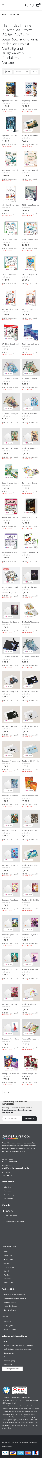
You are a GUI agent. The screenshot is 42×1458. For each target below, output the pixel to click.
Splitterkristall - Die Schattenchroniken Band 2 (11, 101)
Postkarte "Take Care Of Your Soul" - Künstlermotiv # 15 (31, 691)
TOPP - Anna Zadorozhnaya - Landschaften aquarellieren (31, 205)
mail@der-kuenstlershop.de (16, 1221)
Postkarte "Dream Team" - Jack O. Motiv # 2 (31, 969)
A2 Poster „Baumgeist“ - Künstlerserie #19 (11, 413)
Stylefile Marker (9, 1267)
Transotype (8, 1279)
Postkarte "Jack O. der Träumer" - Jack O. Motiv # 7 (11, 900)
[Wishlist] (32, 5)
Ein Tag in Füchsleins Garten (31, 622)
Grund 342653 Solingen (11, 1211)
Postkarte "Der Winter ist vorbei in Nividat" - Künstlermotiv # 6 (31, 865)
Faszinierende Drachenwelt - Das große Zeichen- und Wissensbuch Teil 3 (31, 344)
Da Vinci (7, 1263)
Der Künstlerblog (10, 1310)
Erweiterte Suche (10, 1329)
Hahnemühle (9, 1259)
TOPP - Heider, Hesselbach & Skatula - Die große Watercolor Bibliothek (31, 240)
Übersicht (7, 1187)
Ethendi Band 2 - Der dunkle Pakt (31, 518)
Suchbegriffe (8, 1326)
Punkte (10, 95)
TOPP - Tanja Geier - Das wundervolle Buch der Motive (11, 274)
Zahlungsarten (9, 1353)
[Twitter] (8, 1175)
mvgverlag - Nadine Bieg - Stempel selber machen (31, 101)
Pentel (6, 1271)
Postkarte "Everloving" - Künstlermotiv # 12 (11, 761)
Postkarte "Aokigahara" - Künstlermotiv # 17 (11, 622)
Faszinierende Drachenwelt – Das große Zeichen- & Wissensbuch (31, 796)
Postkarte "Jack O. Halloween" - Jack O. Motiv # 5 (11, 935)
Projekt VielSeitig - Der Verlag (14, 1294)
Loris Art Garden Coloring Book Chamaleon (11, 587)
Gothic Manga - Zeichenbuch (31, 1074)
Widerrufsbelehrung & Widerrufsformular (19, 1345)
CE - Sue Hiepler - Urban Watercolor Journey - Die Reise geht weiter (11, 309)
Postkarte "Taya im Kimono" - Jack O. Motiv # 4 (31, 935)
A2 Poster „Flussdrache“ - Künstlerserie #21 (11, 379)
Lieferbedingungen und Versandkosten (18, 1349)
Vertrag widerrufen (12, 1369)
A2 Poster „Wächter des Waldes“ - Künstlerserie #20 (31, 379)
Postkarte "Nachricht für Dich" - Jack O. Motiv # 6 (31, 900)
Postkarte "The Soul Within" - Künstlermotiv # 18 (31, 587)
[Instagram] (4, 1175)
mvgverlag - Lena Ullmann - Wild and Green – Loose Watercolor (11, 170)
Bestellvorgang (9, 1361)
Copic (6, 1252)
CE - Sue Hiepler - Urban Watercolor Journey (31, 309)
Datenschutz (8, 1357)
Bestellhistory (9, 1195)
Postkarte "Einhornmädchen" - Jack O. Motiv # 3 (11, 969)
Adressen (7, 1191)
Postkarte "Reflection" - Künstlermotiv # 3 (11, 1039)
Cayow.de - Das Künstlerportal (15, 1298)
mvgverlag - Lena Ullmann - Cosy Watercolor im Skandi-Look (31, 170)
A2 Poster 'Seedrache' (30, 657)
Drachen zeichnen (10, 1302)
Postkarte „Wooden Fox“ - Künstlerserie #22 (31, 135)
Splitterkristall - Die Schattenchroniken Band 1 (11, 135)
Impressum (8, 1365)
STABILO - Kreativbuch (10, 344)
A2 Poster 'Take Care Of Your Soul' (11, 657)
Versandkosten (7, 111)
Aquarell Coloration (11, 1306)
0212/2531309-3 (11, 1216)
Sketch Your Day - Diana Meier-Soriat (11, 518)
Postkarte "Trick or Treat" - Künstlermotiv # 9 (11, 830)
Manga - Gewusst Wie (10, 1074)
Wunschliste (8, 1199)
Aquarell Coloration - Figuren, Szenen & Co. (31, 1039)
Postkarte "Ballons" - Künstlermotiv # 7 (11, 865)
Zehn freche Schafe (29, 483)
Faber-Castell (9, 1283)
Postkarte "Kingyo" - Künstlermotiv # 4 (31, 1004)
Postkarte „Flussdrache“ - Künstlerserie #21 (31, 413)
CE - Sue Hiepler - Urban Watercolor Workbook (11, 205)
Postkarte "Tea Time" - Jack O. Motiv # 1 (11, 1004)
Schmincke (8, 1256)
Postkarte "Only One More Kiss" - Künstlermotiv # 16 (11, 691)
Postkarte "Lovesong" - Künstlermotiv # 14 (11, 726)
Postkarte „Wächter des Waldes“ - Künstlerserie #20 (11, 448)
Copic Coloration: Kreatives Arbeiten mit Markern (31, 552)
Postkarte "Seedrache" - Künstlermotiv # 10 (11, 796)
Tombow (7, 1275)
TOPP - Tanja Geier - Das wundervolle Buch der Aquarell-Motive (11, 240)
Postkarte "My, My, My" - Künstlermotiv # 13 (31, 726)
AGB (5, 1341)
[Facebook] (12, 1175)
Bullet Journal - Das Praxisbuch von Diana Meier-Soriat (11, 552)
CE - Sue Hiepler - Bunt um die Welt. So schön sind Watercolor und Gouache (31, 274)
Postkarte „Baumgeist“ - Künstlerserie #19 (31, 448)
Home (4, 15)
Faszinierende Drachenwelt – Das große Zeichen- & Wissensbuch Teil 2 (11, 483)
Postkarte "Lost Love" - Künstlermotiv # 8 (31, 830)
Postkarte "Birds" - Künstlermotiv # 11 (31, 761)
